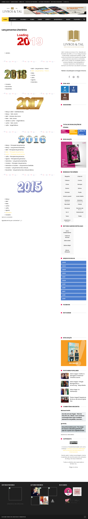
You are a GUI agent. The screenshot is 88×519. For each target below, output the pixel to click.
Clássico (67, 180)
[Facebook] (69, 77)
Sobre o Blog (5, 2)
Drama (67, 188)
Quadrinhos (58, 19)
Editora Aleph (67, 245)
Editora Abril (67, 240)
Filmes (32, 19)
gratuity (63, 423)
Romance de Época (79, 208)
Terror (67, 216)
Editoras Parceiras (56, 2)
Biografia (67, 176)
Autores (13, 19)
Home (5, 19)
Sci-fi (67, 212)
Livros (47, 19)
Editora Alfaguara (67, 251)
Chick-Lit (80, 176)
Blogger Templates (7, 517)
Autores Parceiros (44, 2)
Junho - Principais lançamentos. (15, 154)
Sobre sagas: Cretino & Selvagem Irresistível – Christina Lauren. (77, 375)
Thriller (80, 216)
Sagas (68, 19)
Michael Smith (65, 410)
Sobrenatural (79, 212)
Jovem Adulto (80, 196)
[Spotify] (74, 77)
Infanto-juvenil (67, 196)
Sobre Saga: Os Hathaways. (75, 390)
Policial (80, 204)
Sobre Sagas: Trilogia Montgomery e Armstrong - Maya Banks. (78, 383)
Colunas (23, 19)
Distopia (80, 184)
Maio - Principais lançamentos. (15, 152)
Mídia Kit (21, 2)
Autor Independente (67, 231)
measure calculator (67, 435)
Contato (66, 2)
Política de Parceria (31, 2)
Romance (67, 208)
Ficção (80, 192)
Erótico (80, 188)
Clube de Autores (67, 236)
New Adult (67, 204)
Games (40, 19)
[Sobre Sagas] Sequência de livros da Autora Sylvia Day (78, 399)
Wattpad (6, 23)
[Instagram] (78, 77)
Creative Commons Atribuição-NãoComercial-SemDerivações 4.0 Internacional (74, 450)
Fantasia (67, 192)
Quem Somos (14, 2)
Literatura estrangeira (80, 201)
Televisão (77, 19)
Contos (80, 180)
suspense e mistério (67, 220)
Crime (67, 184)
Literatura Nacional (67, 201)
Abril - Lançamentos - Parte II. (40, 71)
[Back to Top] (85, 517)
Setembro (9, 212)
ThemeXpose (22, 517)
